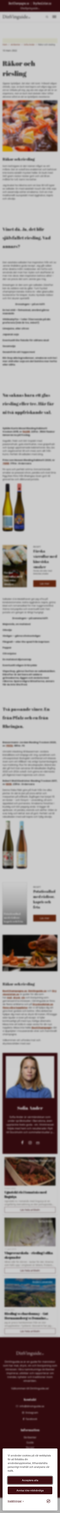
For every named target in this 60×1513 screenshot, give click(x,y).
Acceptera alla (30, 1480)
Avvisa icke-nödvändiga (30, 1490)
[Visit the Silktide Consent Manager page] (48, 1501)
